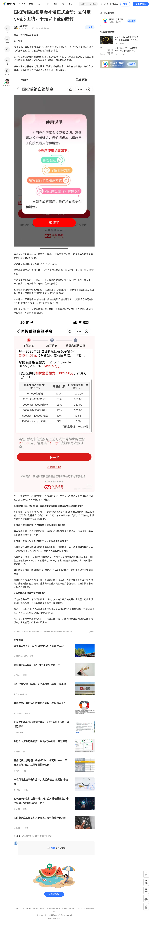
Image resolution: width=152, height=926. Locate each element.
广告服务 (57, 908)
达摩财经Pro (18, 656)
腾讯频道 (87, 908)
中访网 (16, 694)
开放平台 (50, 908)
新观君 (16, 732)
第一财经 (17, 790)
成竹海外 (17, 675)
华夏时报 (17, 809)
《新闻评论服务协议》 (46, 836)
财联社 (16, 771)
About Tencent (26, 908)
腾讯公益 (71, 908)
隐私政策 (42, 908)
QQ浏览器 (79, 908)
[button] (131, 21)
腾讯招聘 (64, 908)
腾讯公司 (51, 918)
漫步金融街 (18, 713)
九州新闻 (17, 751)
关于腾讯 (17, 908)
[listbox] (54, 734)
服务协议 (35, 908)
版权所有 (57, 918)
